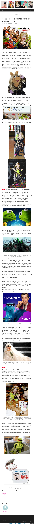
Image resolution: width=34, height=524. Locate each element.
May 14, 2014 (4, 23)
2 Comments (15, 23)
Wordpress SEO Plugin (13, 523)
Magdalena (10, 23)
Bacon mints (15, 485)
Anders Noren (27, 521)
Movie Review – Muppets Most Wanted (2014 (4, 493)
